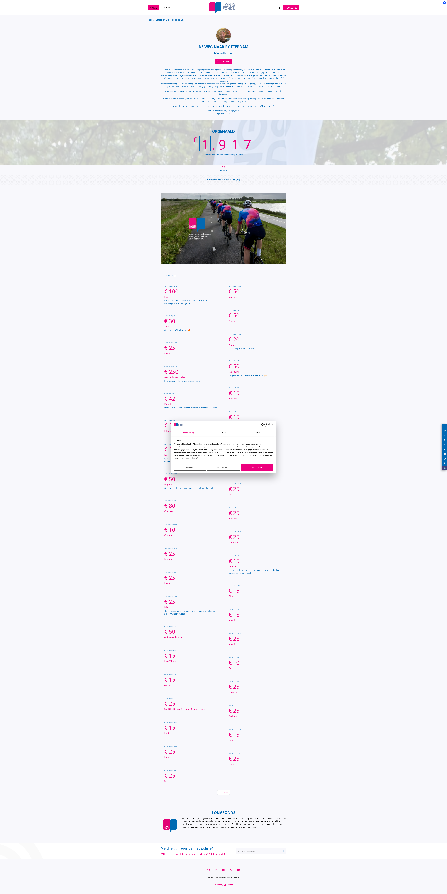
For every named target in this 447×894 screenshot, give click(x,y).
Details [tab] (223, 433)
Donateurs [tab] (170, 276)
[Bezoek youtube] (238, 869)
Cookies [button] (236, 878)
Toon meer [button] (223, 792)
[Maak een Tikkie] (444, 468)
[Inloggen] (279, 8)
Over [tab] (258, 433)
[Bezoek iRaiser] (223, 884)
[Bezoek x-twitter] (231, 869)
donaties (223, 168)
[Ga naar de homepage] (223, 7)
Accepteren (257, 467)
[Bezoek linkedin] (223, 869)
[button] (261, 851)
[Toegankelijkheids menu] (444, 2)
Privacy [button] (210, 878)
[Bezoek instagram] (216, 869)
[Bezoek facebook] (208, 869)
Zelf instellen (222, 467)
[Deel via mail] (444, 454)
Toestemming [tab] (188, 433)
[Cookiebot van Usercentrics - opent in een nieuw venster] (263, 425)
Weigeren (190, 467)
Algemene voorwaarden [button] (223, 878)
